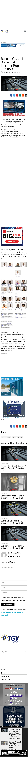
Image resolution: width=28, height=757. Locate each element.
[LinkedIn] (17, 557)
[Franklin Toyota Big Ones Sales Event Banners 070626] (12, 236)
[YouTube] (11, 557)
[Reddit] (23, 95)
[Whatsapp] (20, 95)
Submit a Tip (5, 676)
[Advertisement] (14, 14)
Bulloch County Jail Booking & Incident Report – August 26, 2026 (13, 467)
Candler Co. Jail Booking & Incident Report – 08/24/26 (12, 546)
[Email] (26, 95)
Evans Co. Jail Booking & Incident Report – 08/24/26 (12, 521)
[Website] (20, 557)
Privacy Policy (5, 679)
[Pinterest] (17, 95)
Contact (16, 346)
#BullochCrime (6, 437)
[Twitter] (14, 95)
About (3, 670)
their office (15, 137)
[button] (25, 652)
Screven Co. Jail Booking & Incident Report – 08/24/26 (12, 496)
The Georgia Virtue (9, 72)
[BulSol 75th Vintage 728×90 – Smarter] (14, 45)
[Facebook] (11, 95)
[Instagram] (15, 557)
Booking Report (17, 437)
